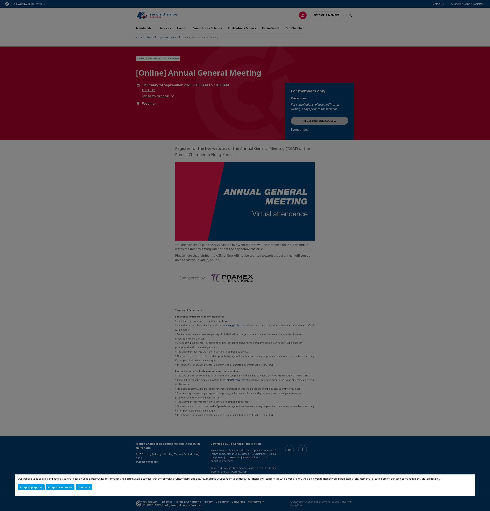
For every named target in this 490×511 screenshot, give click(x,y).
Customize (84, 487)
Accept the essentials (60, 487)
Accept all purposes (31, 487)
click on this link (430, 478)
